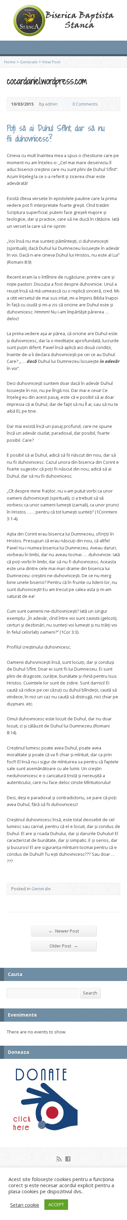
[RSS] (59, 1158)
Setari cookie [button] (24, 1205)
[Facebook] (67, 1158)
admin (51, 104)
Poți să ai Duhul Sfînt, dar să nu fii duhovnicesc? (56, 133)
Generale (29, 61)
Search (90, 993)
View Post (51, 61)
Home (10, 61)
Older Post (63, 945)
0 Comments (67, 104)
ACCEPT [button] (56, 1204)
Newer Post (63, 931)
